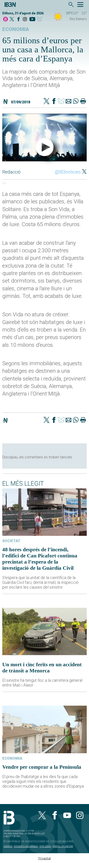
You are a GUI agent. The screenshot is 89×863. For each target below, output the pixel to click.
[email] (68, 101)
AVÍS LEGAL (45, 846)
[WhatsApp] (76, 101)
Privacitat (44, 858)
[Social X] (12, 19)
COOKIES (8, 846)
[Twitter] (46, 101)
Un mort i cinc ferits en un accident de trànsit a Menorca (42, 667)
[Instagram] (25, 19)
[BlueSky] (40, 19)
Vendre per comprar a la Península (41, 767)
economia (15, 29)
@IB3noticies (68, 172)
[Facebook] (18, 19)
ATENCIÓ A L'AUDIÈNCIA (26, 846)
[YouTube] (32, 19)
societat (11, 541)
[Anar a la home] (5, 19)
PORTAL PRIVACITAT (63, 846)
